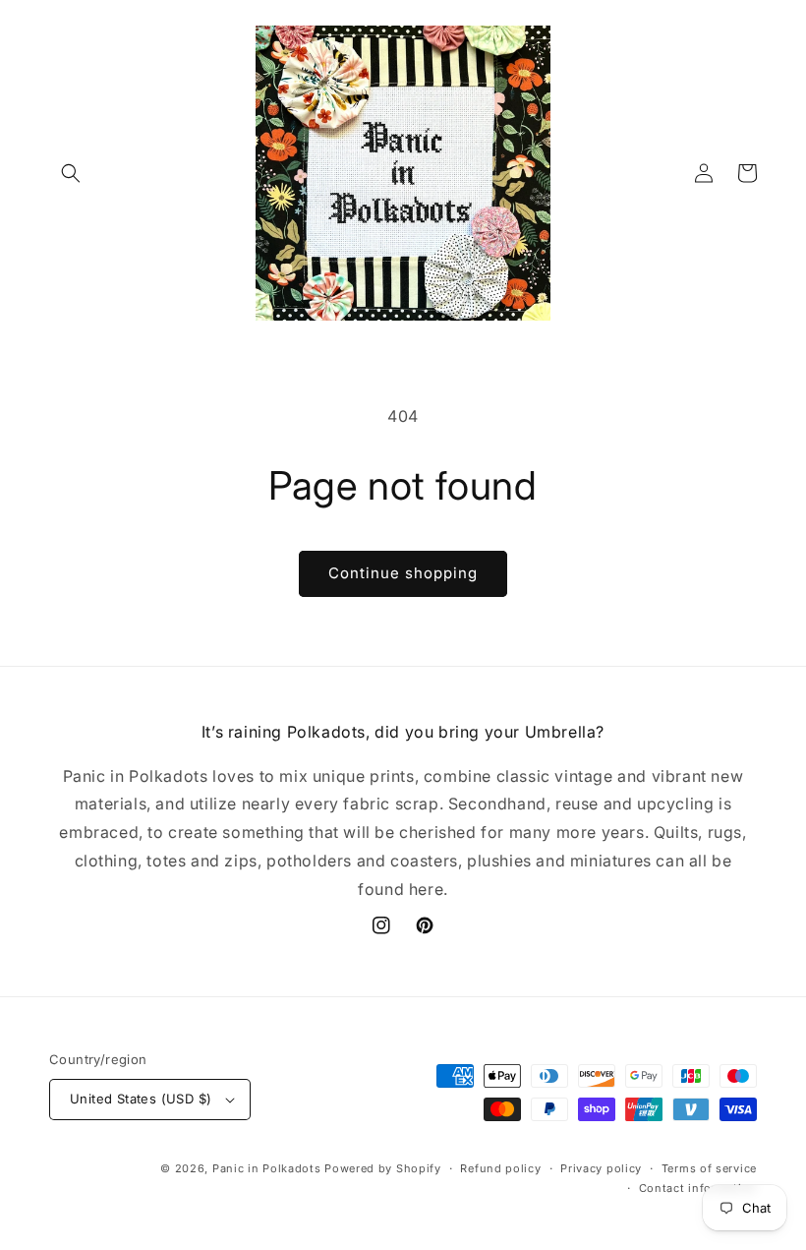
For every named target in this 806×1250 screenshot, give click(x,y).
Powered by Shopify (382, 1168)
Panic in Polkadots (266, 1168)
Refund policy (500, 1168)
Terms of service (709, 1168)
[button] (70, 173)
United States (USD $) (140, 1098)
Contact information (698, 1188)
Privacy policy (601, 1168)
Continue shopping (403, 573)
